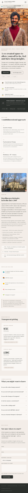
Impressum (3, 485)
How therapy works (17, 72)
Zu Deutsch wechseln (11, 7)
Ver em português (17, 5)
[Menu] (25, 2)
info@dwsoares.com (5, 488)
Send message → (7, 477)
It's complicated (22, 485)
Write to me (6, 72)
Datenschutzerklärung (12, 485)
